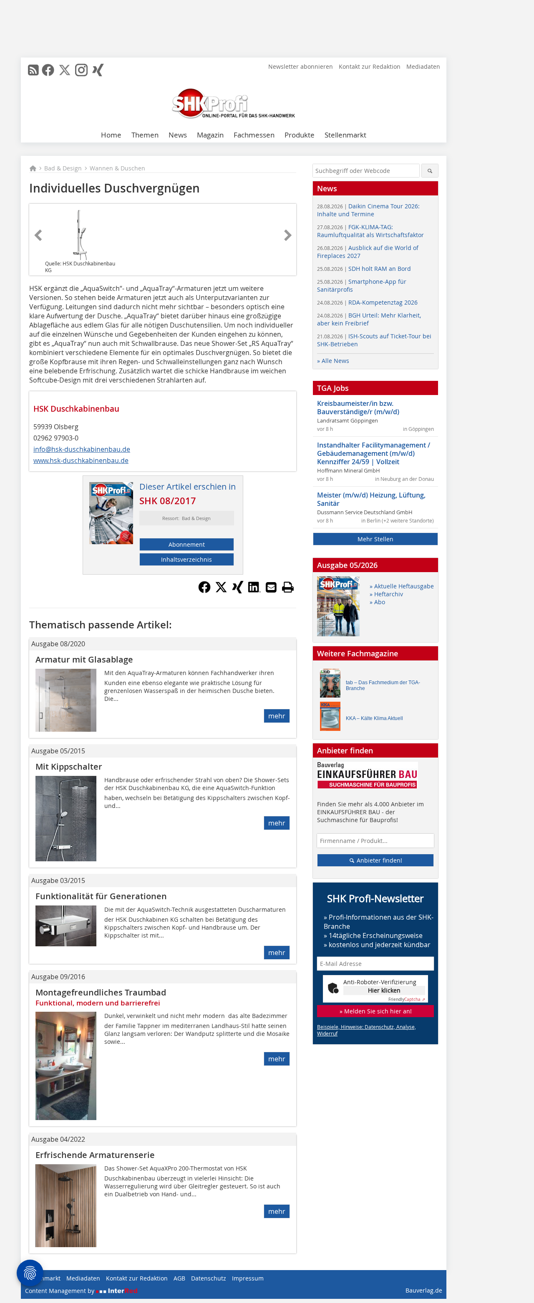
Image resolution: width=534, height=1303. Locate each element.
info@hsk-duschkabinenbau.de (81, 449)
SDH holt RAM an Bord (364, 269)
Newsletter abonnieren (300, 66)
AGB (179, 1278)
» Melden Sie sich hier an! (376, 1011)
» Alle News (333, 361)
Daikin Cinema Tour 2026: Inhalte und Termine (368, 210)
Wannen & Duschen (117, 168)
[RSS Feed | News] (33, 70)
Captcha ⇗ (406, 999)
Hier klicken (384, 990)
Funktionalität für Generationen (101, 896)
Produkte (300, 135)
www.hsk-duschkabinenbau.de (80, 460)
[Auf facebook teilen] (204, 591)
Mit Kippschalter (68, 766)
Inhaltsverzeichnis (186, 559)
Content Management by (60, 1291)
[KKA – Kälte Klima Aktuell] (332, 718)
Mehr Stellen (375, 539)
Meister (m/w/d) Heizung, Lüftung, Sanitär (371, 499)
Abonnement (187, 544)
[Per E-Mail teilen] (271, 587)
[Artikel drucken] (288, 587)
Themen (145, 135)
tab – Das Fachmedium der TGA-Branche (383, 685)
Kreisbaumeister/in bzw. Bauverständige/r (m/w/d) (358, 407)
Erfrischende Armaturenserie (95, 1154)
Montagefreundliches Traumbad (100, 992)
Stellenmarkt (345, 135)
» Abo (377, 602)
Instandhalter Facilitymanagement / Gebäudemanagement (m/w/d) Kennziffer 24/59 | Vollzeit (373, 453)
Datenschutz (208, 1278)
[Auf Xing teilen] (237, 591)
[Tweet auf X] (221, 591)
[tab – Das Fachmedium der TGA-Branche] (332, 685)
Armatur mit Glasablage (84, 659)
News (178, 135)
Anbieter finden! (378, 860)
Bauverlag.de (424, 1290)
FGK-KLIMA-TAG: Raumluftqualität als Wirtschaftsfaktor (370, 231)
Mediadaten (423, 66)
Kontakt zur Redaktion (369, 66)
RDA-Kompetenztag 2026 (367, 302)
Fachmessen (254, 135)
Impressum (248, 1278)
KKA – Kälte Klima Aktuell (374, 718)
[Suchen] (430, 170)
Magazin (210, 135)
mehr (276, 715)
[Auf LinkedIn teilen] (254, 591)
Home (111, 135)
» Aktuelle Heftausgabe (402, 586)
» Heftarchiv (386, 594)
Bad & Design (63, 168)
